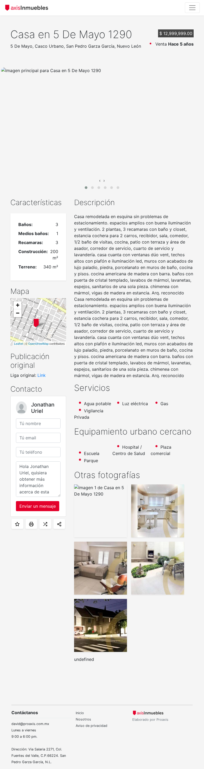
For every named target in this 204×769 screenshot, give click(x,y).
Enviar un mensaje (37, 506)
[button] (86, 187)
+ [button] (17, 305)
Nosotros (83, 719)
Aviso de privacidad (91, 726)
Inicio (80, 713)
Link (41, 375)
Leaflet (18, 343)
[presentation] (100, 180)
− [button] (17, 313)
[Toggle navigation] (192, 7)
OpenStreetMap (38, 343)
